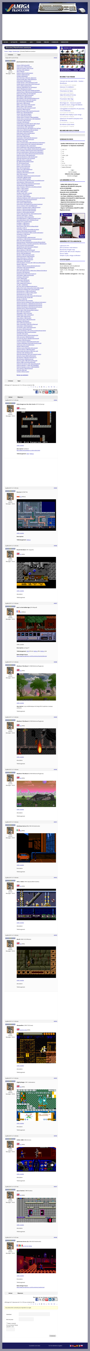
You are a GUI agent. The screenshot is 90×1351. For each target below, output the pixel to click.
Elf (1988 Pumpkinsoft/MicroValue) (25, 161)
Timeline (46, 42)
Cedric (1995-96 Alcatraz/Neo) (24, 115)
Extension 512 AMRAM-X (67, 87)
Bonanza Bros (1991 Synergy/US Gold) (26, 108)
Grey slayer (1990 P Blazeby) (24, 196)
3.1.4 (63, 163)
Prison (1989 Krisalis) (22, 278)
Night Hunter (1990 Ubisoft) (23, 261)
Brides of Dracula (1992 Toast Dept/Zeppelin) (28, 111)
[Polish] (82, 1345)
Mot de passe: (9, 1319)
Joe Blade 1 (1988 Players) (23, 223)
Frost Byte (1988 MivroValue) (24, 179)
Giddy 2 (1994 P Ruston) (22, 190)
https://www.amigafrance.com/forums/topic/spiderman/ (31, 1287)
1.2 (63, 151)
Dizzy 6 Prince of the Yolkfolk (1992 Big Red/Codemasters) (31, 149)
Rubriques (23, 42)
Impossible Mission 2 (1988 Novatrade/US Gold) (29, 218)
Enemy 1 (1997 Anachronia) (23, 164)
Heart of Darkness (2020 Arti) (24, 201)
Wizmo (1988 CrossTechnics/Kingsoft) (26, 362)
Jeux (31, 42)
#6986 (55, 545)
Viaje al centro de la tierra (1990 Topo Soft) (27, 351)
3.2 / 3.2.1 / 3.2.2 (66, 165)
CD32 (25, 1030)
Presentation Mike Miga (66, 99)
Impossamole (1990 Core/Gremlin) (25, 217)
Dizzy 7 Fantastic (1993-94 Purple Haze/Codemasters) (30, 150)
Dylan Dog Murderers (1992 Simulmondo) (27, 157)
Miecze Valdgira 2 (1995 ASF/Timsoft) (26, 250)
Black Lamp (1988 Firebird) (23, 103)
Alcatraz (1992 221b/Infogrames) (25, 73)
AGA (21, 1030)
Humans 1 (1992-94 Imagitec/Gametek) (26, 209)
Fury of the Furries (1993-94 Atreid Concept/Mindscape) (30, 180)
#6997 (55, 1186)
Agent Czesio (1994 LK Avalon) (24, 66)
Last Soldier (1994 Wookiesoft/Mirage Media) (28, 229)
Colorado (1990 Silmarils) (23, 122)
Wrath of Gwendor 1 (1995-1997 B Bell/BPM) (28, 365)
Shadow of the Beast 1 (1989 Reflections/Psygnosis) (29, 303)
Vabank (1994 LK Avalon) (23, 346)
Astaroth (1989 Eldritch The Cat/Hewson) (27, 87)
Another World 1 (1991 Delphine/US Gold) (27, 82)
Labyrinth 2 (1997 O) (22, 228)
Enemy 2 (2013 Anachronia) (23, 166)
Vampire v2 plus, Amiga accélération (70, 255)
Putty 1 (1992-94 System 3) (23, 281)
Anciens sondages (72, 176)
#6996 (55, 1136)
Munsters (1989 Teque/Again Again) (25, 255)
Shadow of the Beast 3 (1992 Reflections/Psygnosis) (29, 307)
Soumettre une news (34, 1345)
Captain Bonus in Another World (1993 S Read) (28, 123)
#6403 (55, 58)
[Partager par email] (56, 392)
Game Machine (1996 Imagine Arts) (25, 182)
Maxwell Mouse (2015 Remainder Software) (27, 247)
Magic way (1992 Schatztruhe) (24, 240)
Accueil (6, 42)
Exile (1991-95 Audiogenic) (23, 168)
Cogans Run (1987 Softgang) (24, 120)
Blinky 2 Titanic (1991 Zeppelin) (24, 106)
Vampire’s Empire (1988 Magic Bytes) (26, 349)
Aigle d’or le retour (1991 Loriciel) (25, 68)
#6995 (55, 1078)
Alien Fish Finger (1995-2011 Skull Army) (26, 78)
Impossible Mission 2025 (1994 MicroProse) (27, 220)
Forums (38, 42)
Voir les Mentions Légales (55, 1345)
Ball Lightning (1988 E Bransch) (24, 97)
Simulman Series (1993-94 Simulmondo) (26, 308)
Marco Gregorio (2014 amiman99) (25, 245)
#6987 (55, 603)
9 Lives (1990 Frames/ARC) (23, 65)
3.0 (63, 157)
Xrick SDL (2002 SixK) (22, 370)
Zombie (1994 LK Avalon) (23, 371)
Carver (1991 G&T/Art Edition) (24, 114)
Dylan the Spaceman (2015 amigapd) (26, 158)
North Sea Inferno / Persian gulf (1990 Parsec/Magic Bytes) (31, 262)
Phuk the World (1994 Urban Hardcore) (26, 273)
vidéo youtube (20, 445)
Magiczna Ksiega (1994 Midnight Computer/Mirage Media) (31, 242)
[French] (70, 1345)
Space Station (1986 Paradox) (24, 318)
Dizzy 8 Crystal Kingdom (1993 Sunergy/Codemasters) (30, 152)
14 (54, 387)
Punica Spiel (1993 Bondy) (23, 280)
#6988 (55, 662)
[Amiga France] (45, 13)
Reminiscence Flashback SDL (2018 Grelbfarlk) (28, 289)
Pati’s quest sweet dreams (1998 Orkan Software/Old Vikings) (32, 270)
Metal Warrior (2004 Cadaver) (24, 248)
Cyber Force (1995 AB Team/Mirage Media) (27, 130)
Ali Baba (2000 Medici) (22, 76)
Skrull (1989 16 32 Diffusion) (23, 311)
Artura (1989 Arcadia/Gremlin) (24, 85)
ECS (21, 496)
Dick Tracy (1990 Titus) (22, 141)
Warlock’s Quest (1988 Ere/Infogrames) (26, 356)
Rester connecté (12, 1323)
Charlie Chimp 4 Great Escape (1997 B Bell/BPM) (28, 119)
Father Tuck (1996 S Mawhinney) (24, 169)
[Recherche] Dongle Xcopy (67, 249)
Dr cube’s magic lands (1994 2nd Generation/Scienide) (30, 153)
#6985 (55, 488)
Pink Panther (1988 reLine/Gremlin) (25, 275)
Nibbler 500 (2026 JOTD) (68, 200)
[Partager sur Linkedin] (50, 392)
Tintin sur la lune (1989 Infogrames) (25, 337)
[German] (75, 1345)
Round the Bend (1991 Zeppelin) (25, 300)
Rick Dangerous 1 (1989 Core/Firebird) (26, 291)
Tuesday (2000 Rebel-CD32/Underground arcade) (29, 343)
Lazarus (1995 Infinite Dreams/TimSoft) (26, 231)
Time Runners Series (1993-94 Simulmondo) (27, 335)
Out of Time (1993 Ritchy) (23, 269)
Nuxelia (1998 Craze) (22, 264)
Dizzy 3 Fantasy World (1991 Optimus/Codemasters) (30, 144)
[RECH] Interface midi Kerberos (69, 247)
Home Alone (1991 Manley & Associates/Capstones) (29, 204)
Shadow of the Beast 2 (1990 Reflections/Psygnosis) (29, 305)
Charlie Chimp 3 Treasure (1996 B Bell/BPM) (27, 117)
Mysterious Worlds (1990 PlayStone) (25, 256)
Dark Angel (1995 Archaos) (23, 136)
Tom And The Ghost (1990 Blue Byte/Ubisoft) (28, 338)
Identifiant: (9, 1314)
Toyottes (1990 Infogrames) (23, 340)
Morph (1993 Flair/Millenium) (24, 253)
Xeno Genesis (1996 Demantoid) (25, 368)
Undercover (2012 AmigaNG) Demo (25, 345)
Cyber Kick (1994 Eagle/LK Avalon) (25, 131)
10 (44, 387)
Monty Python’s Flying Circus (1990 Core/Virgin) (28, 251)
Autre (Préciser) (66, 167)
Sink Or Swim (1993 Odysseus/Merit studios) (27, 310)
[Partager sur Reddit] (43, 392)
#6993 (55, 935)
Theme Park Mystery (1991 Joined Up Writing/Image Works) (31, 330)
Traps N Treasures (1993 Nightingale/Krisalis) (28, 341)
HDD (28, 453)
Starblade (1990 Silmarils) (23, 321)
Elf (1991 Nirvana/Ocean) (23, 163)
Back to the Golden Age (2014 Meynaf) (26, 93)
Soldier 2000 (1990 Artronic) (24, 316)
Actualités (14, 42)
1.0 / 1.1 (64, 149)
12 (48, 387)
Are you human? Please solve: (12, 1325)
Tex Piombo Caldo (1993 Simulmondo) (26, 327)
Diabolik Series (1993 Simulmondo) (25, 139)
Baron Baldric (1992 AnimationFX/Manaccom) (28, 98)
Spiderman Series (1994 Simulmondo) (26, 319)
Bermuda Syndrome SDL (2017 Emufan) (26, 100)
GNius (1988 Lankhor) (22, 191)
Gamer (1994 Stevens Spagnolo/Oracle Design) (28, 183)
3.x (63, 161)
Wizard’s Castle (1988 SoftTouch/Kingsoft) (27, 360)
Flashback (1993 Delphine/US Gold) (25, 172)
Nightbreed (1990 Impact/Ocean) (25, 259)
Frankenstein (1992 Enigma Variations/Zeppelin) (28, 176)
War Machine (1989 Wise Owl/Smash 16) (26, 357)
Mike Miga (81, 274)
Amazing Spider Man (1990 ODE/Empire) (27, 79)
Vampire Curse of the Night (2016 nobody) (27, 348)
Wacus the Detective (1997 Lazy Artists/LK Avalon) (29, 354)
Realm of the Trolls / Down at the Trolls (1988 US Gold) (30, 288)
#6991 (55, 822)
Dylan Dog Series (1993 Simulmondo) (26, 155)
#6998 (55, 1237)
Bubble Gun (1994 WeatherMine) (25, 112)
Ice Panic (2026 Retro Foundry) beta (72, 196)
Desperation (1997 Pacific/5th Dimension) (27, 138)
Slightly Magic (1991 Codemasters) (25, 315)
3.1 (63, 159)
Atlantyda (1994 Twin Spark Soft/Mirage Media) (28, 90)
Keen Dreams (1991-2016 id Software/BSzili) (27, 226)
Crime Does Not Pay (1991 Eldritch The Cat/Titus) (29, 128)
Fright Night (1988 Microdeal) (24, 177)
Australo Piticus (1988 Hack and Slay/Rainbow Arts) (29, 92)
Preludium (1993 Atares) (23, 277)
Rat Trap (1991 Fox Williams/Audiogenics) (27, 286)
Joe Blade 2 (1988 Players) (23, 224)
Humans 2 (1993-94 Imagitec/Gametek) (26, 210)
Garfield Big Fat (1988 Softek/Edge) (25, 185)
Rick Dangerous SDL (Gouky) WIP (25, 297)
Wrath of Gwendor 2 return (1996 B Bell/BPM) (28, 367)
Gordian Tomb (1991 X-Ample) (24, 193)
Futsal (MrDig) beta (67, 206)
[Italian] (79, 1345)
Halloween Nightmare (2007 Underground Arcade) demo (31, 198)
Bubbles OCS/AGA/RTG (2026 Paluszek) (73, 198)
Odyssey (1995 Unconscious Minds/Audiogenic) (28, 266)
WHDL (30, 1246)
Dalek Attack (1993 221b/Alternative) (26, 133)
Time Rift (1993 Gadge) (22, 334)
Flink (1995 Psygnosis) (22, 174)
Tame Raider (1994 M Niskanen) (24, 326)
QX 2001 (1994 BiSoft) (22, 285)
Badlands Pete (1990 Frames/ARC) (25, 95)
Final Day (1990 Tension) (23, 171)
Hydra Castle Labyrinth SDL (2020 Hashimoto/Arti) (29, 213)
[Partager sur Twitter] (40, 392)
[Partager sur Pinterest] (46, 392)
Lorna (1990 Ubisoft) (22, 236)
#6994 (55, 1021)
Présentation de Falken (66, 91)
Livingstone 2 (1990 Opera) (23, 234)
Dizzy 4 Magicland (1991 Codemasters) (26, 145)
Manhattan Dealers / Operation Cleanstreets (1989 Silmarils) (31, 243)
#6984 (55, 400)
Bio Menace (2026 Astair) (67, 124)
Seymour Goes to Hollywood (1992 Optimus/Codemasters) (31, 302)
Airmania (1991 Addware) (23, 70)
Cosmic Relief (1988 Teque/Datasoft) (26, 125)
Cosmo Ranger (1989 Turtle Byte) (25, 127)
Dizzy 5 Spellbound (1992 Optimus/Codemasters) (29, 147)
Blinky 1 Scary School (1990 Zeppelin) (26, 104)
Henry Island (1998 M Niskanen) (24, 202)
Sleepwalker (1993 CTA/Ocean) (24, 313)
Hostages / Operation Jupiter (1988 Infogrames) (28, 207)
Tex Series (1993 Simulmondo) (24, 329)
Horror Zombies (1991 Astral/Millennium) (27, 206)
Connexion (55, 42)
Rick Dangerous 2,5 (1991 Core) (24, 294)
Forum (6, 51)
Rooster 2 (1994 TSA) (22, 299)
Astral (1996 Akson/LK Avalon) (24, 89)
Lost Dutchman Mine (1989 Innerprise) (26, 237)
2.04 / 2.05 (65, 155)
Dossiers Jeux (16, 51)
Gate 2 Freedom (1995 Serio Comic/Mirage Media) (29, 187)
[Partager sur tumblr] (53, 392)
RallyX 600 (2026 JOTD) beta (68, 95)
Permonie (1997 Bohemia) (23, 272)
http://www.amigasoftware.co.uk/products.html (28, 450)
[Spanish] (77, 1345)
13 (51, 387)
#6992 (55, 877)
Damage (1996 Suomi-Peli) (23, 134)
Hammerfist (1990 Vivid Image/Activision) (27, 199)
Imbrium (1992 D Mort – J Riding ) (25, 215)
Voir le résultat (72, 172)
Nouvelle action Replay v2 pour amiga (70, 114)
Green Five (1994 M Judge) (23, 194)
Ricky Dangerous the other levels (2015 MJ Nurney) (29, 296)
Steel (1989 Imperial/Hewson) (24, 322)
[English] (73, 1345)
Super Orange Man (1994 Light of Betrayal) (27, 324)
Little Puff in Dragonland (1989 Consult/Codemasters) (30, 232)
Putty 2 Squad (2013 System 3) (24, 283)
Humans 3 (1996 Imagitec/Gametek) (25, 212)
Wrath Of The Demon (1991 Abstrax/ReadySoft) (28, 364)
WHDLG (32, 453)
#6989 (55, 717)
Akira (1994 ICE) (20, 71)
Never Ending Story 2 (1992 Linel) (25, 258)
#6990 (55, 769)
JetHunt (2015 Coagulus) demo (24, 221)
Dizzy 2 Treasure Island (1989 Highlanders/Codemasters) (31, 142)
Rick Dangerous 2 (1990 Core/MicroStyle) (27, 292)
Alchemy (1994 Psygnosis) (23, 74)
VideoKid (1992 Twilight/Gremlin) (25, 352)
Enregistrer (64, 42)
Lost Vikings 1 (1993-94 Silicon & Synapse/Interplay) (29, 239)
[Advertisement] (45, 27)
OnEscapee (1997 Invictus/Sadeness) (26, 267)
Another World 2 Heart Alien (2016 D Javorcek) (28, 84)
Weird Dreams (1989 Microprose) (25, 359)
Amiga (10, 51)
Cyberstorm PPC (64, 245)
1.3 (63, 153)
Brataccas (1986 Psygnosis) (23, 109)
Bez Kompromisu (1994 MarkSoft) (25, 101)
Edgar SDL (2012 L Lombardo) (24, 160)
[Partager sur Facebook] (37, 392)
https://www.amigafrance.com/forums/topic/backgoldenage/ (32, 656)
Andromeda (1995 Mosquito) (24, 81)
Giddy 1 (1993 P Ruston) (22, 188)
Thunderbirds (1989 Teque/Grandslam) (26, 332)
